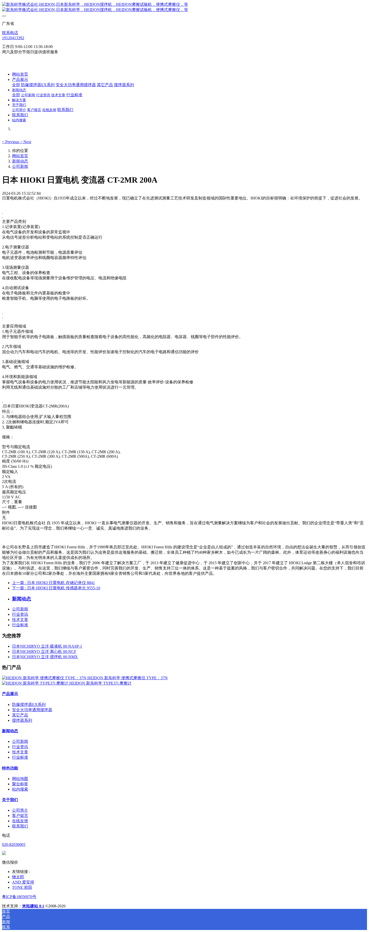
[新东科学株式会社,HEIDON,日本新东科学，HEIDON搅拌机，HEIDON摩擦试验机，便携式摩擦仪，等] (184, 7)
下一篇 (56, 588)
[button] (11, 142)
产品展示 (10, 694)
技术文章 (20, 619)
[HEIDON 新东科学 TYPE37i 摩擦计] (35, 683)
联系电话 (10, 33)
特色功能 (10, 768)
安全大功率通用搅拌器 (32, 710)
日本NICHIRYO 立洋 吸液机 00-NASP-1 (47, 646)
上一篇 (53, 583)
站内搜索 (20, 789)
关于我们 (10, 800)
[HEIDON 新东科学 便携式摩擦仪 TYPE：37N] (44, 678)
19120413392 (13, 38)
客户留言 (20, 815)
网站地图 (20, 778)
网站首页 (20, 74)
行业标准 (20, 625)
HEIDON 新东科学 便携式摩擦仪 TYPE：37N (127, 678)
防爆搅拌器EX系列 (29, 704)
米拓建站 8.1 (33, 906)
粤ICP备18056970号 (19, 897)
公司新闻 (20, 166)
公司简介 (20, 810)
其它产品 (20, 715)
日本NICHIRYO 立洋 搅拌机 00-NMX (45, 657)
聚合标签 (20, 784)
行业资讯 (20, 614)
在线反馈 (20, 821)
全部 (16, 85)
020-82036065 (13, 844)
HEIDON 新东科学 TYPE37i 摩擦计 (100, 683)
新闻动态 (20, 161)
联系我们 (20, 826)
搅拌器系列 (22, 720)
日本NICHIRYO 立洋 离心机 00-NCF (44, 651)
